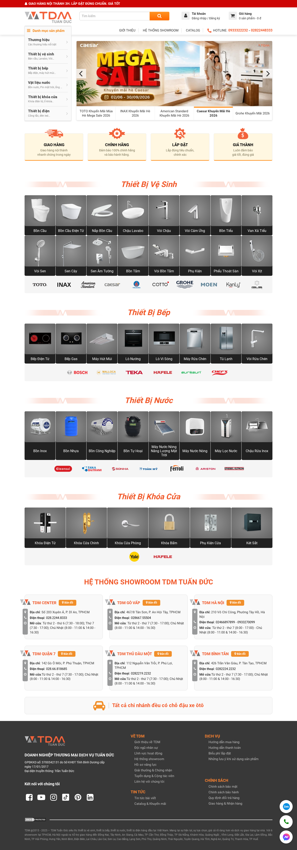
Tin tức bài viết (145, 798)
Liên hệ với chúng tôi (149, 782)
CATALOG (193, 30)
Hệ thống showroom (149, 759)
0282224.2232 (226, 669)
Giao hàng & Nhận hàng (225, 803)
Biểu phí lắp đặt (220, 753)
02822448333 (261, 30)
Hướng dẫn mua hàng (224, 742)
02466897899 (225, 622)
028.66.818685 (56, 669)
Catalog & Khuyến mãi (150, 804)
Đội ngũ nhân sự (146, 748)
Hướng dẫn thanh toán (225, 748)
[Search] (159, 16)
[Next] (267, 73)
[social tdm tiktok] (65, 797)
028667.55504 (141, 618)
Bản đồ (68, 602)
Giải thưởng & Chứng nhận (153, 770)
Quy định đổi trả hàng (224, 798)
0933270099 (246, 622)
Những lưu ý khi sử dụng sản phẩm (234, 759)
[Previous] (81, 73)
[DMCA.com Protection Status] (35, 819)
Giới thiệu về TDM (147, 742)
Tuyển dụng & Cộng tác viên (154, 776)
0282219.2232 (141, 673)
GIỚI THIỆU (127, 30)
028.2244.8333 (56, 618)
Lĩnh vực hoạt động (148, 753)
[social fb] (29, 797)
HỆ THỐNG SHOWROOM (161, 30)
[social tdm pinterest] (77, 797)
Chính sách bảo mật (223, 787)
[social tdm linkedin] (90, 797)
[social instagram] (53, 797)
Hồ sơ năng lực (145, 765)
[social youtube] (41, 797)
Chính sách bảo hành (224, 792)
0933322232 (238, 30)
